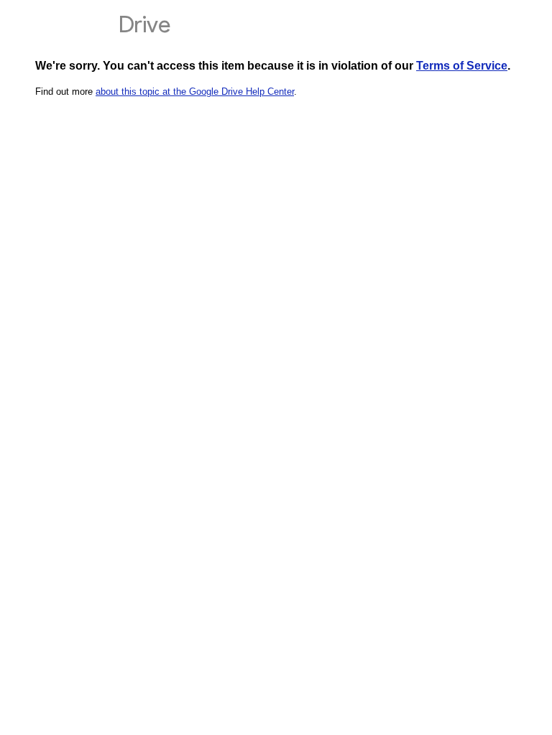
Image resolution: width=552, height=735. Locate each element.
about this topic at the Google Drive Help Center (195, 91)
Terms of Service (461, 66)
